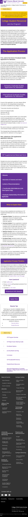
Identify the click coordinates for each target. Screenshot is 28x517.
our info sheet (12, 287)
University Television (4, 448)
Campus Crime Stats (21, 394)
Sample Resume (15, 325)
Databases (4, 397)
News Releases (6, 380)
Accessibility (4, 499)
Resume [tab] (5, 175)
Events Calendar (6, 386)
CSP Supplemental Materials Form (14, 155)
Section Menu (6, 9)
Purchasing (19, 449)
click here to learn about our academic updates (11, 14)
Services (4, 400)
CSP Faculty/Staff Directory (13, 359)
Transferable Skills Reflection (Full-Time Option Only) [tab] (12, 189)
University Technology (19, 426)
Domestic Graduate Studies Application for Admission (14, 86)
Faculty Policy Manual (5, 471)
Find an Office (19, 459)
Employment (11, 499)
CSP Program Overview (12, 337)
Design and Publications (5, 442)
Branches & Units (6, 392)
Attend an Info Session (14, 291)
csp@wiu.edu (9, 282)
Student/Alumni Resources (13, 364)
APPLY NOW (25, 2)
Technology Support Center (20, 422)
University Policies (6, 464)
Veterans (3, 501)
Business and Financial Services (20, 440)
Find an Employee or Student (20, 456)
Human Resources (20, 447)
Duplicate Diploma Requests (6, 412)
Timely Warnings (20, 388)
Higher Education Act (6, 456)
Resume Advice (15, 323)
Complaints (5, 487)
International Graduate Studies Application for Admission (14, 95)
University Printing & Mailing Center (6, 438)
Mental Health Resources (19, 391)
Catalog (4, 395)
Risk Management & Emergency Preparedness (21, 398)
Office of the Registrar (5, 403)
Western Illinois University (15, 1)
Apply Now (14, 299)
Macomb (9, 2)
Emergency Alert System (20, 384)
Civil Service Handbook (5, 480)
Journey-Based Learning (13, 350)
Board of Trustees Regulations (6, 467)
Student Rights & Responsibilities (6, 483)
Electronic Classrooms (19, 415)
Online (18, 2)
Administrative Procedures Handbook (5, 475)
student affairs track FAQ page (17, 276)
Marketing (4, 445)
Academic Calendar (6, 383)
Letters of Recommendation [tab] (11, 184)
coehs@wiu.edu (15, 511)
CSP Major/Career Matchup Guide (15, 341)
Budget (18, 436)
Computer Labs (20, 411)
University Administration (19, 463)
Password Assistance (18, 418)
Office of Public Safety (19, 381)
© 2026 (1, 514)
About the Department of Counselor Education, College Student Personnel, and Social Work (17, 370)
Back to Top (6, 332)
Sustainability (19, 499)
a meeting (9, 284)
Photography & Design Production (6, 452)
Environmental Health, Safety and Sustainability (20, 403)
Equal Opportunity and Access (20, 443)
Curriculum (9, 355)
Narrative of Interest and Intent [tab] (12, 180)
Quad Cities (14, 2)
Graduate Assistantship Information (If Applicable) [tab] (14, 195)
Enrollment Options (11, 346)
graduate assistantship (8, 245)
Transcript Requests (4, 408)
